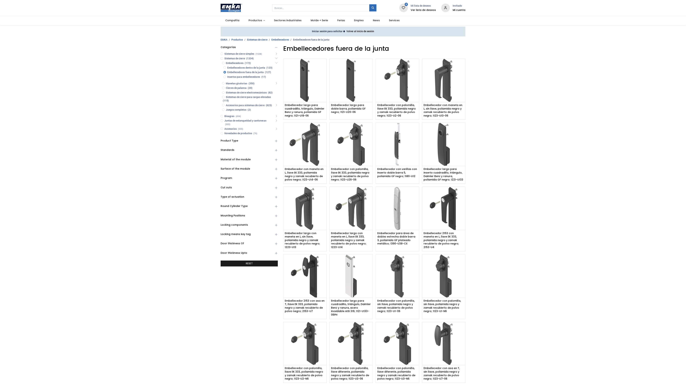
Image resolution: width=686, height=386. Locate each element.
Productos (237, 39)
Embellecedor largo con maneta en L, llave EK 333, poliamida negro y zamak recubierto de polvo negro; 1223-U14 (348, 240)
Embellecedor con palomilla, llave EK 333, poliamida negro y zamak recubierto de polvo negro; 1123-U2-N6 (304, 373)
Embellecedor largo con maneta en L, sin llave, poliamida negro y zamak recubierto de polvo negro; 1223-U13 (302, 240)
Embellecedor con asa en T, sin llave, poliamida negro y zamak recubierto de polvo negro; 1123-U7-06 (442, 373)
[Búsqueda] (372, 7)
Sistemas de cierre (257, 39)
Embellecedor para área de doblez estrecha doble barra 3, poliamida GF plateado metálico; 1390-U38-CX (396, 239)
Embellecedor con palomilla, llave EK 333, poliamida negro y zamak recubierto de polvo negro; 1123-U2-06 (396, 110)
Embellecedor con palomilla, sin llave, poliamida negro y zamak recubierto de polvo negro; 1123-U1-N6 (442, 306)
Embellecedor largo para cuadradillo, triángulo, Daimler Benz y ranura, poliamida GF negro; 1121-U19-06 (304, 110)
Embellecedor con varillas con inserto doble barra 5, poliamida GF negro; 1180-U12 (397, 172)
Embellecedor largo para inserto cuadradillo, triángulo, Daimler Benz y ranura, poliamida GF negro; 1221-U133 (443, 174)
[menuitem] (232, 20)
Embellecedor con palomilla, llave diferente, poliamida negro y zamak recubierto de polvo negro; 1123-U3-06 (350, 373)
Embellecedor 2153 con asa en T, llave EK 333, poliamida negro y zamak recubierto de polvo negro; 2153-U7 (305, 306)
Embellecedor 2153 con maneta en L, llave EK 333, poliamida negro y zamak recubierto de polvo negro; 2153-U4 (441, 240)
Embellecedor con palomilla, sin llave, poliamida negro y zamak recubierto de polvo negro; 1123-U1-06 (396, 306)
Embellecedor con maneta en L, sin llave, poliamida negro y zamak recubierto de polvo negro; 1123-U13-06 (443, 110)
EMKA (224, 39)
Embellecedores (280, 39)
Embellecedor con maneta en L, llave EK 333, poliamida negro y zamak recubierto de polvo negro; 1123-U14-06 (304, 174)
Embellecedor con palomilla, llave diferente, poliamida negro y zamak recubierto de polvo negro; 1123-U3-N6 (396, 373)
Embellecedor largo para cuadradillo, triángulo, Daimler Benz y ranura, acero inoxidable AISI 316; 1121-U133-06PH (351, 307)
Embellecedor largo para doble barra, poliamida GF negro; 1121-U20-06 (348, 108)
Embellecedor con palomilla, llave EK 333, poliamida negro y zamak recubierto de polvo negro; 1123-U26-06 (350, 174)
